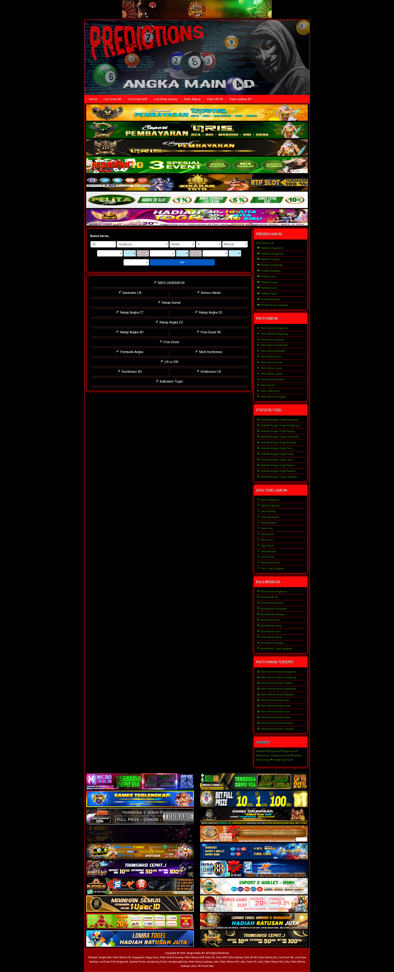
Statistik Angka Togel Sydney (277, 431)
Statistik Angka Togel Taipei (276, 465)
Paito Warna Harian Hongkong (278, 677)
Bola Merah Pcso (270, 619)
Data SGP (221, 957)
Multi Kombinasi (210, 352)
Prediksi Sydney (269, 259)
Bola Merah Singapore (273, 591)
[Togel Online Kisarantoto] (197, 182)
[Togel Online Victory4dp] (140, 799)
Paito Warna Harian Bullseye (276, 694)
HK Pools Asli (205, 965)
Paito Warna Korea (271, 362)
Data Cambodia (269, 517)
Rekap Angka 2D (171, 322)
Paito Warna (192, 99)
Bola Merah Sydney (271, 602)
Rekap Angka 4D (131, 332)
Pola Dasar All (210, 332)
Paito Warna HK (265, 243)
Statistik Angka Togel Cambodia (279, 436)
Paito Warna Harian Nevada (276, 723)
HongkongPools (177, 961)
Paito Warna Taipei (271, 373)
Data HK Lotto (255, 961)
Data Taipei (267, 545)
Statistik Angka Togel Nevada (278, 471)
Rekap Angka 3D (210, 312)
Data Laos (266, 539)
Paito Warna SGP (194, 957)
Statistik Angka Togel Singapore (279, 419)
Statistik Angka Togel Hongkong (279, 425)
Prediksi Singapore (271, 248)
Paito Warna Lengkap (273, 396)
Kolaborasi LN (210, 372)
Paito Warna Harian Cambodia (278, 688)
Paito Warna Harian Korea (275, 705)
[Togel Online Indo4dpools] (140, 938)
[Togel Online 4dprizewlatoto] (140, 903)
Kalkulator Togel (171, 381)
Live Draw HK (112, 99)
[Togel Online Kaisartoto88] (140, 921)
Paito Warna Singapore (274, 328)
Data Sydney (267, 511)
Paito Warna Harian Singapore (278, 671)
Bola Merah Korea (271, 625)
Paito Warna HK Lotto (232, 961)
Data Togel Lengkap (272, 568)
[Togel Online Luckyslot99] (254, 799)
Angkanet (122, 961)
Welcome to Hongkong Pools (273, 755)
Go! (182, 262)
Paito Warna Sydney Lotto (204, 961)
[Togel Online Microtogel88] (140, 781)
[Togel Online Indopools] (254, 903)
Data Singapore (269, 499)
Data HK (210, 957)
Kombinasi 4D (131, 372)
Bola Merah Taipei (271, 637)
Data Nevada (268, 551)
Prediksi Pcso (268, 276)
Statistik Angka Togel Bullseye (278, 442)
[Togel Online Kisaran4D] (197, 165)
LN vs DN (171, 362)
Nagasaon (274, 751)
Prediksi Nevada (270, 299)
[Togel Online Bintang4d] (140, 869)
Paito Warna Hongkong (274, 333)
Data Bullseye (268, 522)
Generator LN (131, 293)
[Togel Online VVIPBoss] (197, 112)
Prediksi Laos (268, 287)
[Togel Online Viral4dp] (197, 217)
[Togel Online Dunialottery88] (254, 834)
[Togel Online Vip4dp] (254, 816)
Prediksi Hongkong (271, 253)
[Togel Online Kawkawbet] (140, 816)
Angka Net (105, 957)
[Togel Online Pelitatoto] (197, 200)
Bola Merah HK (269, 597)
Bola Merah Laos (270, 631)
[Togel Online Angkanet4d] (254, 886)
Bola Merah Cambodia (273, 608)
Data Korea (267, 534)
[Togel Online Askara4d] (140, 851)
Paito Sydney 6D (240, 99)
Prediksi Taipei (269, 293)
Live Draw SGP (138, 99)
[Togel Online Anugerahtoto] (254, 851)
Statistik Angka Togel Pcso (276, 448)
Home (93, 99)
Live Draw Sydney (166, 99)
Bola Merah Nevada (272, 642)
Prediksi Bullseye (270, 270)
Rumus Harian (99, 236)
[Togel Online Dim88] (197, 130)
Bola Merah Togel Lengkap (276, 648)
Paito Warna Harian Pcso (275, 700)
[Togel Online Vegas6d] (140, 834)
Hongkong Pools (283, 759)
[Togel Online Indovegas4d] (254, 938)
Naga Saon (152, 957)
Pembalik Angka (131, 352)
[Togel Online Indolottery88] (254, 869)
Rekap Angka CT (131, 312)
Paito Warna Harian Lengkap (277, 728)
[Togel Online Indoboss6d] (254, 781)
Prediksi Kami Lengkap (274, 305)
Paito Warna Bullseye (272, 350)
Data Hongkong (269, 505)
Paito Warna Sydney (272, 339)
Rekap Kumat (171, 303)
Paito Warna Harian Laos (275, 711)
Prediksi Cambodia (271, 265)
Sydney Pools (137, 961)
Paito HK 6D (215, 99)
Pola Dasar (171, 342)
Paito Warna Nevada (272, 379)
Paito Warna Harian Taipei (275, 717)
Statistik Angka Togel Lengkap (278, 476)
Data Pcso (266, 528)
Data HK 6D (267, 556)
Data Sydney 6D (269, 562)
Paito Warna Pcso (270, 356)
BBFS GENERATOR (171, 283)
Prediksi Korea (269, 282)
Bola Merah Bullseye (272, 614)
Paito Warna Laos (270, 368)
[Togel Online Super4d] (197, 147)
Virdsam (261, 751)
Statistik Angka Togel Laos (276, 459)
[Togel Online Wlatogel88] (140, 886)
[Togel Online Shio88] (254, 921)
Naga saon (289, 751)
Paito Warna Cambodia (274, 345)
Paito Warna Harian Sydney (276, 682)
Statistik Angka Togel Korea (276, 454)
